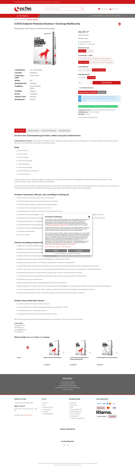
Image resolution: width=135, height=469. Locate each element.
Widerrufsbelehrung (75, 411)
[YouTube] (71, 433)
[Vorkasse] (112, 416)
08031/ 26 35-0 (19, 406)
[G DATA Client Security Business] (54, 348)
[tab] (20, 131)
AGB (71, 407)
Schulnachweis (47, 409)
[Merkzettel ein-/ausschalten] (63, 352)
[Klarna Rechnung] (104, 412)
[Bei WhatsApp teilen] (90, 120)
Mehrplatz (82, 51)
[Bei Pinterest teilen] (86, 120)
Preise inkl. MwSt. (83, 35)
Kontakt (45, 403)
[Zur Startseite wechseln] (23, 8)
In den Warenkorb (107, 82)
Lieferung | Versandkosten (77, 418)
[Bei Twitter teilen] (83, 120)
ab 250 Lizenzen (108, 62)
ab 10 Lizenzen (94, 58)
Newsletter (46, 411)
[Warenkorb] (121, 8)
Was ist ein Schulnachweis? (113, 15)
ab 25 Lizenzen (105, 58)
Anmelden (102, 92)
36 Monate (91, 77)
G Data (19, 357)
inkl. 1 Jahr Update (84, 70)
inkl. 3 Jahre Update (99, 70)
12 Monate (82, 77)
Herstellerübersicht (48, 414)
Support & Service (48, 407)
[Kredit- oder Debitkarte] (111, 408)
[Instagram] (63, 433)
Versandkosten (63, 463)
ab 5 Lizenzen (83, 58)
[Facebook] (60, 433)
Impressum (73, 403)
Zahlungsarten (74, 416)
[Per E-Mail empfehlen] (93, 120)
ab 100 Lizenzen (95, 62)
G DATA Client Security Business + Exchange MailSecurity (79, 358)
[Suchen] (82, 9)
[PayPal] (106, 403)
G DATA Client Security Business (52, 357)
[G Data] (119, 24)
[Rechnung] (100, 408)
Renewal (90, 51)
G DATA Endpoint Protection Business (107, 357)
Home (16, 19)
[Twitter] (67, 433)
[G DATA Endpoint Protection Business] (107, 348)
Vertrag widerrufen (97, 15)
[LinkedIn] (75, 433)
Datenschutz (73, 405)
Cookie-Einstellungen (76, 409)
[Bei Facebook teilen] (79, 120)
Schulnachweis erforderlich (87, 92)
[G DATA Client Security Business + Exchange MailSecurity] (81, 348)
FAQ (44, 405)
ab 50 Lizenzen (83, 62)
